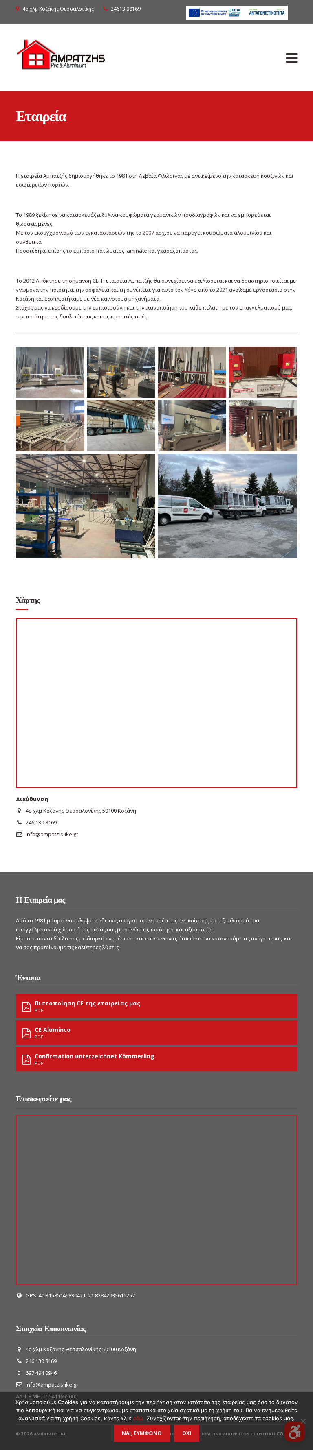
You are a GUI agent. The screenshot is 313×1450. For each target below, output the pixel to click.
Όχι (186, 1433)
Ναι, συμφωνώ (142, 1433)
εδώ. (140, 1418)
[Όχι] (303, 1421)
